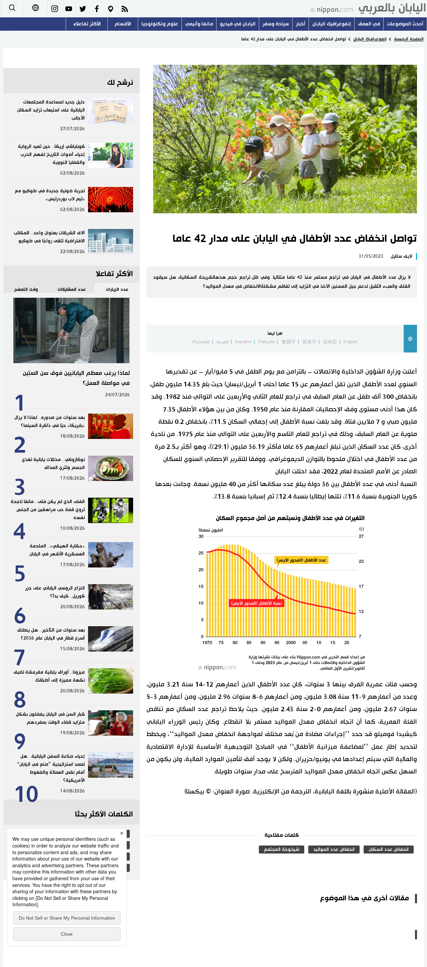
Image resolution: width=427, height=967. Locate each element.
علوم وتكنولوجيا (159, 24)
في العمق (369, 24)
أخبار (300, 24)
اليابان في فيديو (238, 24)
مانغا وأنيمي (199, 24)
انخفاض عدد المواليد (334, 849)
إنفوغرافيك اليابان (331, 24)
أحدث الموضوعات (405, 24)
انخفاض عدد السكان (389, 849)
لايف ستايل (401, 256)
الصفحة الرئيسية (409, 39)
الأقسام (122, 24)
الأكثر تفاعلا (88, 24)
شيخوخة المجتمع (281, 849)
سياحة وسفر (276, 24)
